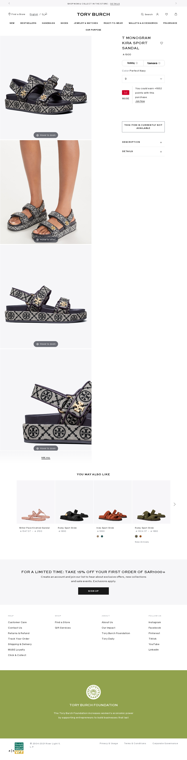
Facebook (155, 627)
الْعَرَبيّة (44, 14)
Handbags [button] (48, 23)
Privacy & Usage (109, 743)
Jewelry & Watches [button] (86, 23)
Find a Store (18, 14)
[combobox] (143, 79)
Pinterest (154, 633)
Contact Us (15, 627)
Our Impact (108, 627)
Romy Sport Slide (67, 528)
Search (148, 14)
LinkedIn (154, 649)
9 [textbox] (126, 78)
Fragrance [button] (170, 23)
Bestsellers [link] (28, 23)
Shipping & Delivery (20, 644)
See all (45, 457)
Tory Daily (108, 638)
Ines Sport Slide (105, 528)
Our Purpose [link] (93, 30)
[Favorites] (166, 14)
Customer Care (17, 622)
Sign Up (93, 591)
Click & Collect (17, 655)
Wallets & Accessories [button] (143, 23)
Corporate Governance (165, 743)
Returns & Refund (18, 633)
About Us (107, 622)
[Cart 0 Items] (174, 15)
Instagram (155, 622)
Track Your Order (18, 638)
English (34, 14)
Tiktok (153, 638)
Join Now (140, 101)
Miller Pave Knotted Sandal (34, 528)
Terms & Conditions (135, 743)
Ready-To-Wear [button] (113, 23)
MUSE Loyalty (16, 649)
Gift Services (63, 627)
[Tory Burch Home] (93, 14)
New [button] (12, 23)
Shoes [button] (64, 23)
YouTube (154, 644)
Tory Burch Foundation (116, 633)
